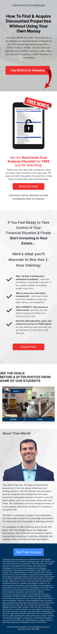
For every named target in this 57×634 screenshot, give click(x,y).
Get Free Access (28, 552)
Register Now (28, 346)
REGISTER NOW (28, 186)
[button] (6, 403)
